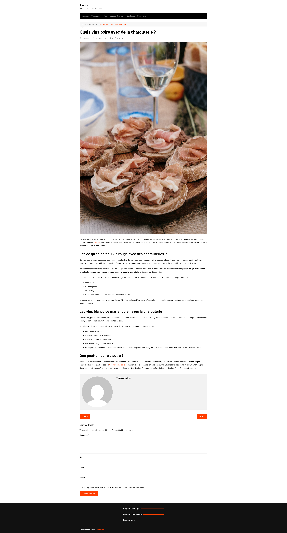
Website (83, 477)
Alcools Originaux (117, 16)
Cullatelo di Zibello (117, 365)
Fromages (85, 16)
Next (201, 416)
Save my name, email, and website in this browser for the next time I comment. (113, 488)
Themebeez (100, 529)
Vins (106, 16)
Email (82, 467)
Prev (86, 416)
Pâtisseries (141, 16)
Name (83, 457)
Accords (120, 38)
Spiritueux (131, 16)
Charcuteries (96, 16)
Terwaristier (86, 38)
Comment (84, 435)
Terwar (85, 5)
